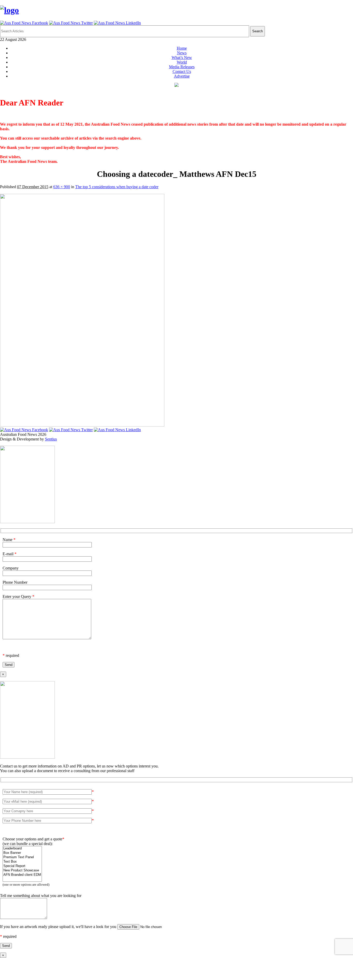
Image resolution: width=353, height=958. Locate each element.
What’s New (182, 57)
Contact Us (182, 71)
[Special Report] (22, 866)
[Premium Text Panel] (22, 857)
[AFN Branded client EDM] (22, 875)
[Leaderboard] (22, 848)
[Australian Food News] (9, 10)
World (182, 62)
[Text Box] (22, 862)
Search (257, 31)
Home (182, 48)
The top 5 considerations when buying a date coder (116, 187)
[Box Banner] (22, 853)
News (182, 53)
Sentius (51, 439)
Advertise (182, 76)
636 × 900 (61, 187)
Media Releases (182, 67)
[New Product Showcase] (22, 870)
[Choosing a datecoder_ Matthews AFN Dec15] (82, 425)
